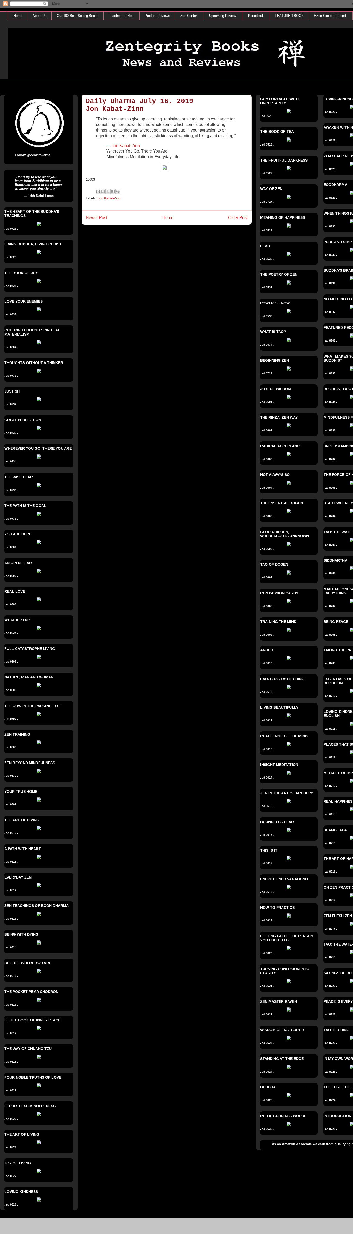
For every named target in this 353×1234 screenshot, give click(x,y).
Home (17, 16)
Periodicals (256, 16)
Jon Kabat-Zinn (109, 198)
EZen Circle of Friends (331, 16)
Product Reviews (157, 16)
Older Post (238, 217)
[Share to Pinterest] (117, 191)
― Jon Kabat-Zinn (123, 145)
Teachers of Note (121, 16)
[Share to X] (108, 191)
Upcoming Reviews (223, 16)
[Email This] (98, 191)
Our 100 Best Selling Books (77, 16)
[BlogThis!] (103, 191)
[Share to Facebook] (113, 191)
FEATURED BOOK (289, 16)
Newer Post (96, 217)
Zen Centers (189, 16)
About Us (40, 16)
